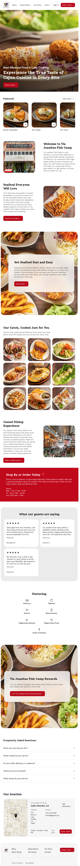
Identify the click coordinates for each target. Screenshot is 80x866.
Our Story (37, 5)
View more (10, 537)
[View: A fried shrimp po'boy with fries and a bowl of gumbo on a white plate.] (39, 398)
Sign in (56, 5)
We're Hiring (16, 852)
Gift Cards (32, 852)
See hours (53, 831)
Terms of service (17, 863)
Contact (48, 852)
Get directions (66, 805)
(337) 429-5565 (51, 813)
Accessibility (29, 863)
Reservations (25, 5)
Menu (14, 5)
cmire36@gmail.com (52, 816)
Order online (66, 831)
